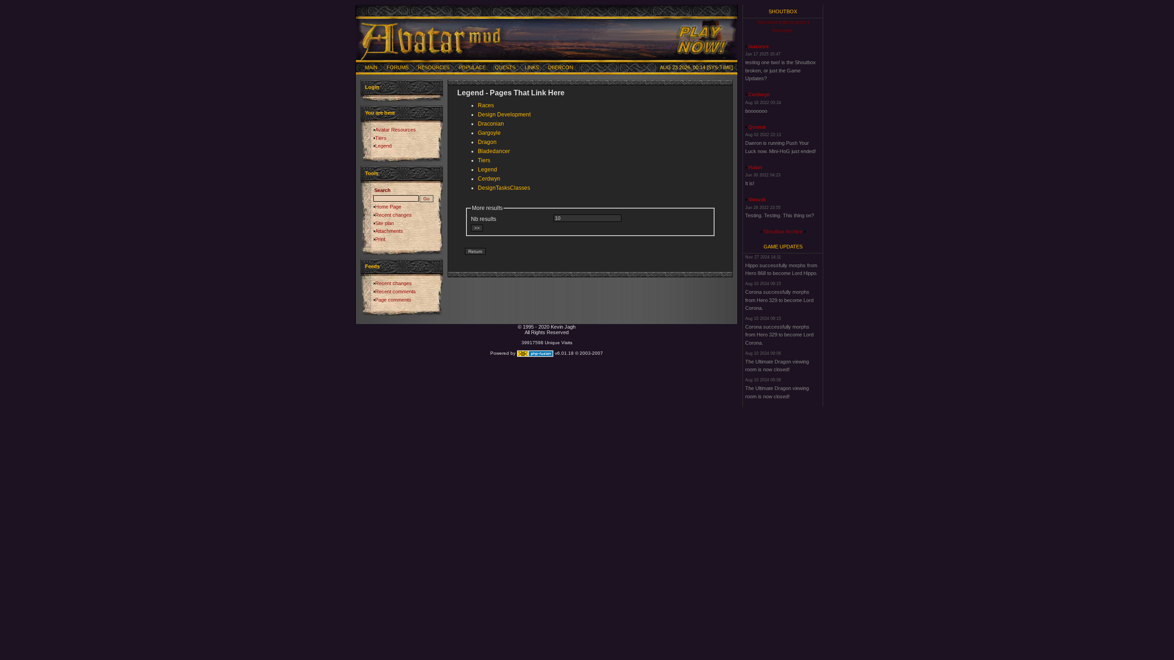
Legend (383, 145)
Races (486, 105)
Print (380, 239)
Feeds (372, 266)
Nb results (483, 219)
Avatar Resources (395, 129)
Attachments (389, 231)
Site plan (384, 223)
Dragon (487, 142)
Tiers (381, 138)
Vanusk (757, 199)
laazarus (758, 46)
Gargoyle (489, 133)
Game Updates (783, 246)
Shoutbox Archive (783, 231)
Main (371, 67)
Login (372, 87)
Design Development (504, 114)
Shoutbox (783, 11)
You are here (380, 113)
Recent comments (395, 291)
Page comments (393, 299)
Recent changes (393, 215)
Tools (371, 173)
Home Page (388, 206)
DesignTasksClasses (504, 188)
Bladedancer (494, 151)
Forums (398, 67)
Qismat (757, 127)
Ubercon (560, 67)
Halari (755, 167)
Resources (433, 67)
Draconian (491, 124)
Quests (505, 67)
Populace (472, 67)
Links (532, 67)
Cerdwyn (489, 179)
